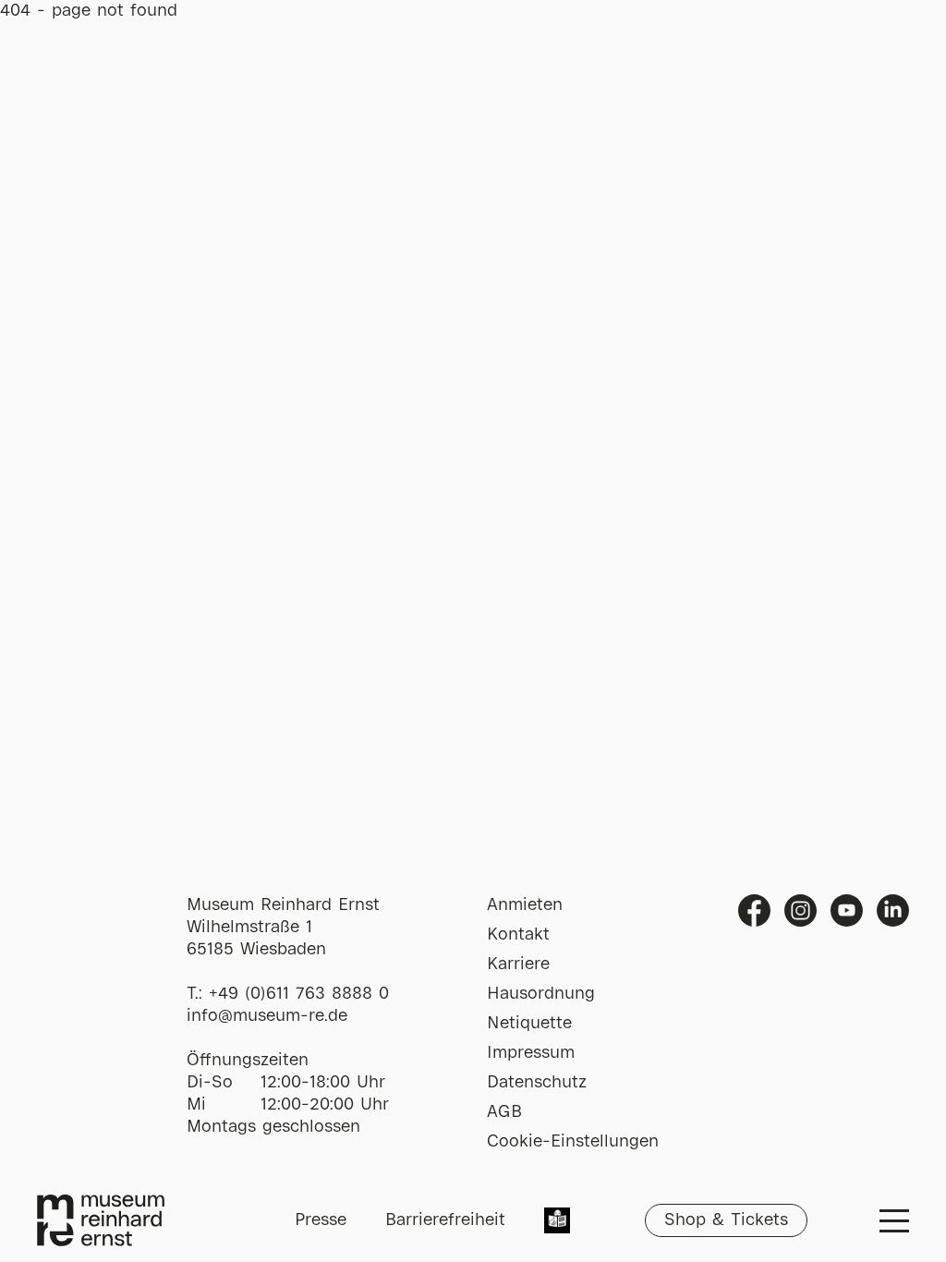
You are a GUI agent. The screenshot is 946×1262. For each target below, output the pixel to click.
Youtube (847, 910)
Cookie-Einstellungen (573, 1142)
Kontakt (518, 935)
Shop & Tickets (726, 1220)
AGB (504, 1112)
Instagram (800, 910)
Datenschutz (537, 1082)
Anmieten (525, 905)
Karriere (518, 964)
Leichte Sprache (557, 1222)
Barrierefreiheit (445, 1220)
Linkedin (893, 910)
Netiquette (529, 1023)
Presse (320, 1220)
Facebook (754, 910)
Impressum (531, 1053)
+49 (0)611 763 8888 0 (299, 994)
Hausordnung (541, 994)
